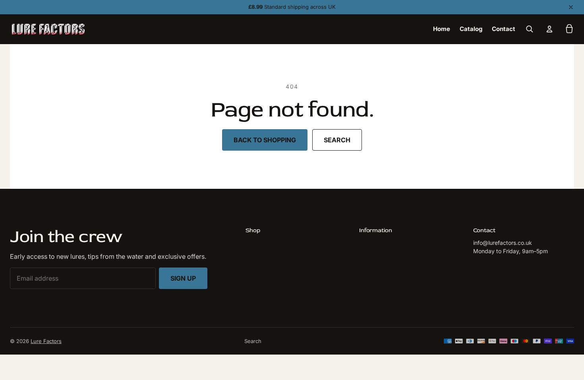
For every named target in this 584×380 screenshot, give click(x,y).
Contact (503, 29)
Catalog (471, 29)
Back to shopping (265, 140)
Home (441, 29)
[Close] (571, 7)
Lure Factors (46, 341)
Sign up (183, 278)
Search (337, 140)
